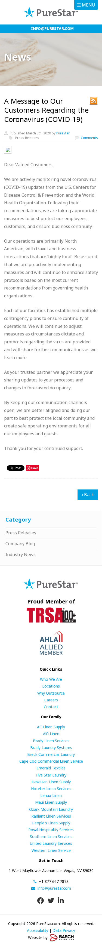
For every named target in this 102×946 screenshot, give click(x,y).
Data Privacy (63, 930)
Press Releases (27, 137)
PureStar (63, 133)
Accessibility (37, 930)
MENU (88, 5)
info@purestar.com (52, 28)
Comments (89, 137)
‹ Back (88, 495)
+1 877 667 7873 (53, 881)
